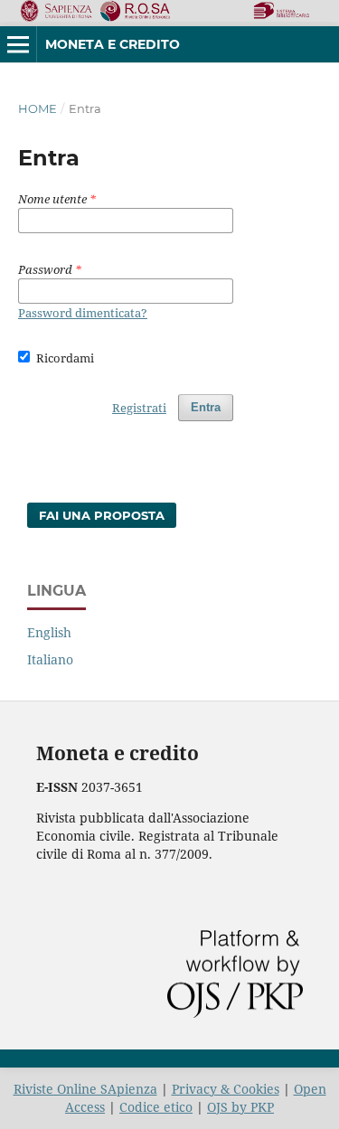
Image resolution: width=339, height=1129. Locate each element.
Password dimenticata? (82, 313)
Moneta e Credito (112, 44)
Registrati (139, 408)
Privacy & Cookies (225, 1088)
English (49, 632)
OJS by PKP (240, 1106)
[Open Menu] (18, 44)
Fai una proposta (102, 515)
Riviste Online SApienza (85, 1088)
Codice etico (156, 1106)
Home (37, 108)
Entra (206, 407)
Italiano (50, 659)
